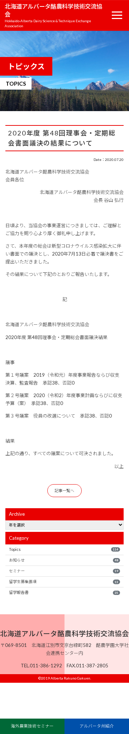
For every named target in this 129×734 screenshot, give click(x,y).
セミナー (63, 570)
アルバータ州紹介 (97, 725)
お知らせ (63, 560)
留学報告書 (63, 592)
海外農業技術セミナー (32, 725)
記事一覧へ (64, 490)
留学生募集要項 (63, 581)
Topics (63, 549)
